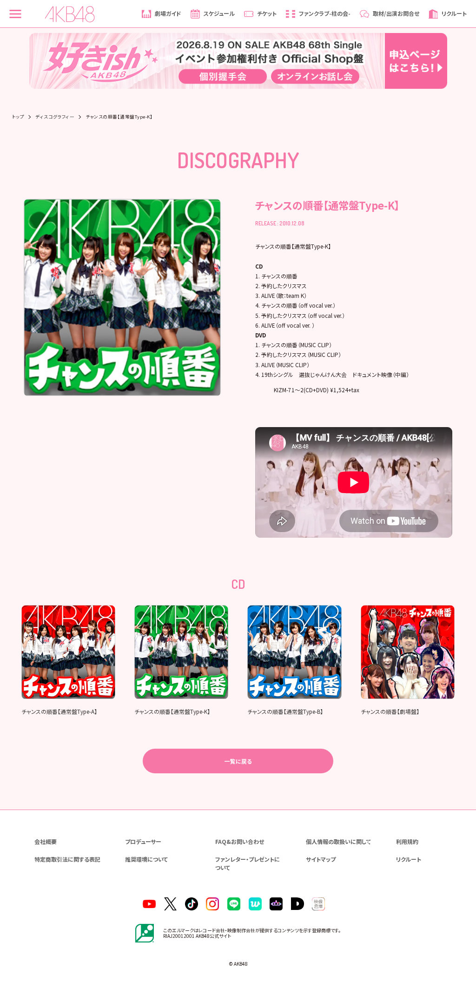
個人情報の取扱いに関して (338, 841)
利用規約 (407, 841)
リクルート (408, 859)
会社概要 (45, 841)
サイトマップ (321, 859)
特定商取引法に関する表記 (67, 859)
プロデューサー (143, 841)
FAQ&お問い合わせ (239, 841)
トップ (18, 117)
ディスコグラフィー (54, 117)
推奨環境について (146, 859)
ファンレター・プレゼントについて (247, 863)
